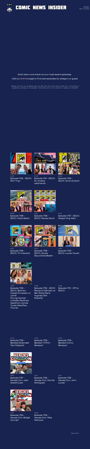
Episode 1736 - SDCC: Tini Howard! (20, 252)
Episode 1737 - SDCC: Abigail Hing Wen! (69, 217)
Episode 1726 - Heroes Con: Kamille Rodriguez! (44, 380)
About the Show (84, 9)
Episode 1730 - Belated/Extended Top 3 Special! (19, 343)
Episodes (86, 7)
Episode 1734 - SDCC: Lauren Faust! (68, 252)
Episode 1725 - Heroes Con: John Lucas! (67, 380)
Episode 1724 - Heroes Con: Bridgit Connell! (20, 417)
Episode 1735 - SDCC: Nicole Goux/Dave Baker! (43, 253)
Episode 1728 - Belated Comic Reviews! (65, 343)
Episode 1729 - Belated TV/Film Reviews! (42, 343)
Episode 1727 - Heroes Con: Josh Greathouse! (19, 380)
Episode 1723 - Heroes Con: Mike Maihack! (43, 417)
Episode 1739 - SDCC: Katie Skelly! (19, 217)
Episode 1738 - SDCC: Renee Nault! (44, 217)
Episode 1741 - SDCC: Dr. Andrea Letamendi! (44, 181)
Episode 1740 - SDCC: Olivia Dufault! (68, 179)
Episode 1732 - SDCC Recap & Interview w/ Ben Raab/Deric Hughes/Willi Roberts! (45, 293)
